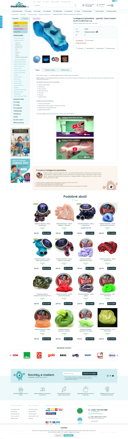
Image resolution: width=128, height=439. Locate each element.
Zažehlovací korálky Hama (20, 89)
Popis (37, 70)
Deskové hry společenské (19, 70)
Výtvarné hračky (17, 68)
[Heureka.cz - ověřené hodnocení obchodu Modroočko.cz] (80, 422)
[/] (20, 389)
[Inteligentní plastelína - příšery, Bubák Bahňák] (42, 212)
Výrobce (25, 18)
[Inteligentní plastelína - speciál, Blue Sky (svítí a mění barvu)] (107, 212)
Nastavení (58, 435)
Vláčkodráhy (58, 11)
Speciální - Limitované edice (21, 57)
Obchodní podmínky (15, 413)
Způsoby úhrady (32, 411)
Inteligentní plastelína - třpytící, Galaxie (86, 294)
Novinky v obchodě (55, 1)
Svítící (16, 49)
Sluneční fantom (18, 47)
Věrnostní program (33, 413)
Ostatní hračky (88, 11)
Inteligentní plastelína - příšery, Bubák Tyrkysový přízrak (42, 259)
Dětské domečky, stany (19, 66)
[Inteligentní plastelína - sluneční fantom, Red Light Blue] (64, 283)
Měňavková (17, 44)
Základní (17, 55)
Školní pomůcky (112, 11)
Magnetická (17, 42)
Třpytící (17, 53)
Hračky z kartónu (18, 76)
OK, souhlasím (68, 435)
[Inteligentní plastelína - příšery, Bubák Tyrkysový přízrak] (42, 247)
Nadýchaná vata (19, 46)
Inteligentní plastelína (90, 31)
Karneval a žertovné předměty (18, 86)
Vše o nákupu (46, 1)
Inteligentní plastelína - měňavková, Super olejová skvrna (42, 294)
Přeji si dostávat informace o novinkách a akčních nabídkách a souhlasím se (81, 378)
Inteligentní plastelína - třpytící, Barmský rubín (107, 259)
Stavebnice (69, 11)
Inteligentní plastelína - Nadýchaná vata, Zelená (86, 330)
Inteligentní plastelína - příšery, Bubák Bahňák (42, 224)
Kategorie (15, 18)
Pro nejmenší (47, 11)
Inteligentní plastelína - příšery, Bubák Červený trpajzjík (64, 259)
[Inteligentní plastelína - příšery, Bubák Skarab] (86, 212)
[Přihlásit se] (97, 5)
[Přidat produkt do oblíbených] (51, 204)
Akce (16, 23)
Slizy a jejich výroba (18, 91)
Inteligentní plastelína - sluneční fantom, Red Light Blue (64, 294)
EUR (116, 0)
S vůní (16, 50)
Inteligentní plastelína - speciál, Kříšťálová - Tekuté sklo (64, 224)
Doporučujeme (19, 29)
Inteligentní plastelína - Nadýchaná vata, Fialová (86, 259)
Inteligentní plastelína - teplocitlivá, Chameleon (64, 330)
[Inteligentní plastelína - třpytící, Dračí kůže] (42, 318)
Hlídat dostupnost (90, 48)
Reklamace (31, 418)
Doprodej (17, 32)
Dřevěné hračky (18, 11)
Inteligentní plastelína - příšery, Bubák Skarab (86, 224)
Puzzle (78, 11)
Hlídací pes (65, 70)
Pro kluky (28, 11)
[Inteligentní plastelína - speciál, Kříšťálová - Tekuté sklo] (64, 212)
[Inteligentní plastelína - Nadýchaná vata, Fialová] (86, 247)
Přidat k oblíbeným (100, 48)
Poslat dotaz (80, 48)
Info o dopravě (90, 40)
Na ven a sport (100, 11)
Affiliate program (14, 418)
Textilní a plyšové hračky (19, 72)
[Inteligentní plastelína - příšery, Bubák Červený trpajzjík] (64, 247)
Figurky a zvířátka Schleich (20, 59)
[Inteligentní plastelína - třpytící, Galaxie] (86, 283)
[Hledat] (75, 5)
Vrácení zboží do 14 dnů (34, 416)
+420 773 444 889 (99, 410)
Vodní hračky (17, 79)
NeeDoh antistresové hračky (20, 96)
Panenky (16, 74)
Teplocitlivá (17, 52)
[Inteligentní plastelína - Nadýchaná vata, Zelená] (86, 318)
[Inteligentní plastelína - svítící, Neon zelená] (107, 283)
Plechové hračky (17, 83)
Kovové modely (17, 81)
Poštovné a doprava (33, 409)
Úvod (34, 1)
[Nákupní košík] (112, 5)
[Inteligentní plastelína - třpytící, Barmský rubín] (107, 247)
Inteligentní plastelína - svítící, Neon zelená (107, 294)
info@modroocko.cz (97, 413)
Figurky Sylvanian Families (20, 62)
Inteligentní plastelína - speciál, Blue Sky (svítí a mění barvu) (107, 224)
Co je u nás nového (15, 416)
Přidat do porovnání (111, 48)
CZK (113, 0)
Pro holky (37, 11)
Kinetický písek (17, 94)
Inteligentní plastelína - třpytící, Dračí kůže (42, 330)
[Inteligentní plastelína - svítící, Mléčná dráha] (107, 318)
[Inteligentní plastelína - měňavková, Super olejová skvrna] (42, 283)
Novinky (17, 26)
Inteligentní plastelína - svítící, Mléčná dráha (107, 330)
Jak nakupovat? (14, 411)
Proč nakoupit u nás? (66, 1)
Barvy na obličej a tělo (19, 38)
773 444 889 (88, 6)
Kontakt (39, 1)
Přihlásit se (101, 6)
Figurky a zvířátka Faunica (20, 64)
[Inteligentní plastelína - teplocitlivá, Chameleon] (64, 318)
